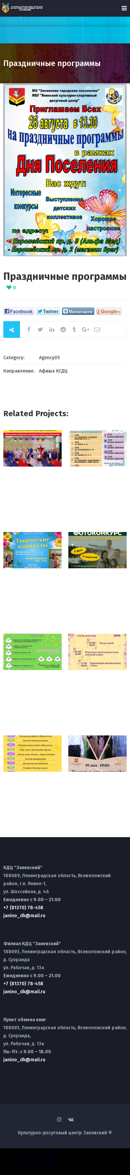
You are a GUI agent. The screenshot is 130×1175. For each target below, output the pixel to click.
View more (32, 448)
